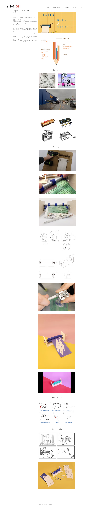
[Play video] (57, 99)
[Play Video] (57, 23)
